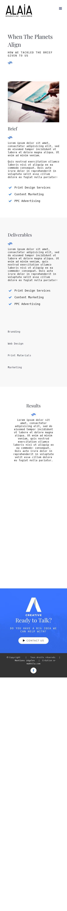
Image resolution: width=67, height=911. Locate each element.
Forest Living (16, 533)
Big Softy (50, 500)
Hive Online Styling (16, 563)
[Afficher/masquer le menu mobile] (60, 8)
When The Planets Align (16, 493)
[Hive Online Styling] (17, 571)
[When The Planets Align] (17, 505)
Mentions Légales (25, 660)
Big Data (50, 533)
